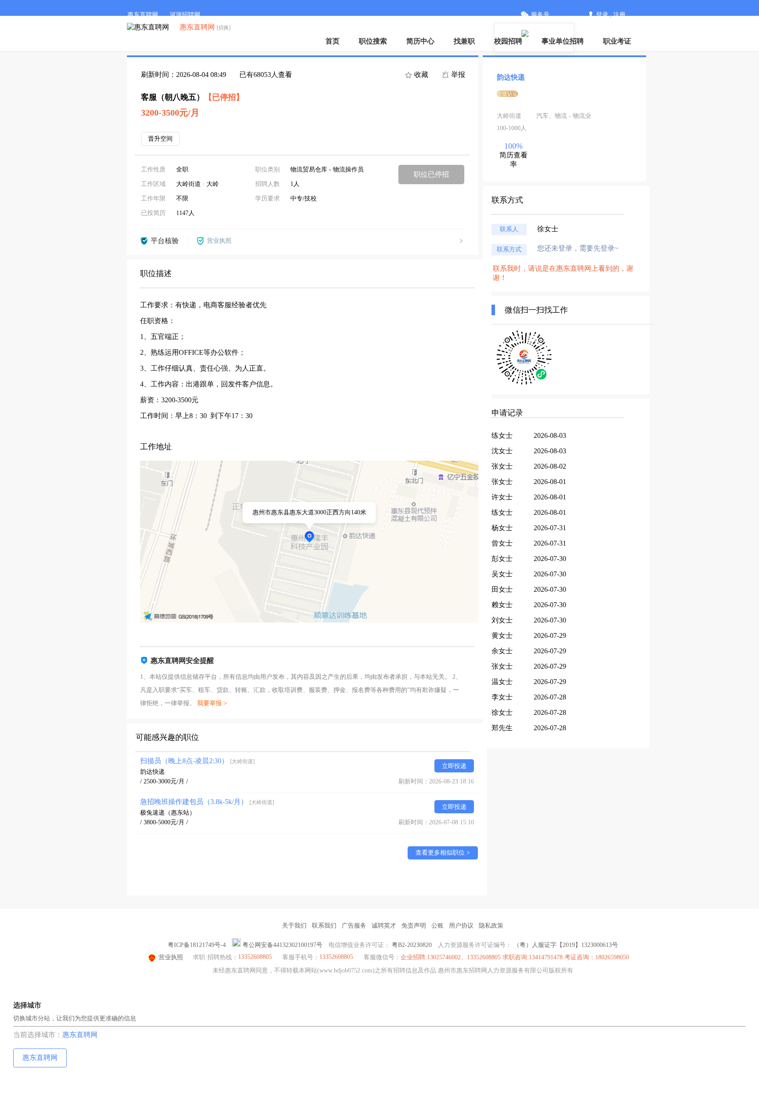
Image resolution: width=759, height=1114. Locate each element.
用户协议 (461, 925)
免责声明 (413, 925)
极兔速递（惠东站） (167, 812)
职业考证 (617, 41)
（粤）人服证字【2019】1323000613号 (565, 945)
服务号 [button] (540, 14)
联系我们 (324, 925)
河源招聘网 (185, 14)
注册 (619, 14)
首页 (332, 41)
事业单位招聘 (563, 41)
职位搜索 (373, 41)
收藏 (420, 74)
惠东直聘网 (142, 14)
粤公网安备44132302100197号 (282, 945)
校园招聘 (508, 41)
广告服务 (354, 925)
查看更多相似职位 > (443, 852)
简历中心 (420, 41)
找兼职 (464, 41)
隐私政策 (491, 925)
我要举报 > (212, 703)
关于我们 (294, 925)
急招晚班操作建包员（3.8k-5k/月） (207, 801)
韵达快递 (152, 771)
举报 (457, 74)
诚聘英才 (384, 925)
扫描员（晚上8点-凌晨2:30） (197, 761)
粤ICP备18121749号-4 (197, 945)
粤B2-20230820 (412, 945)
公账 (437, 925)
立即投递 (454, 766)
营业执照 (171, 957)
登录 (602, 14)
